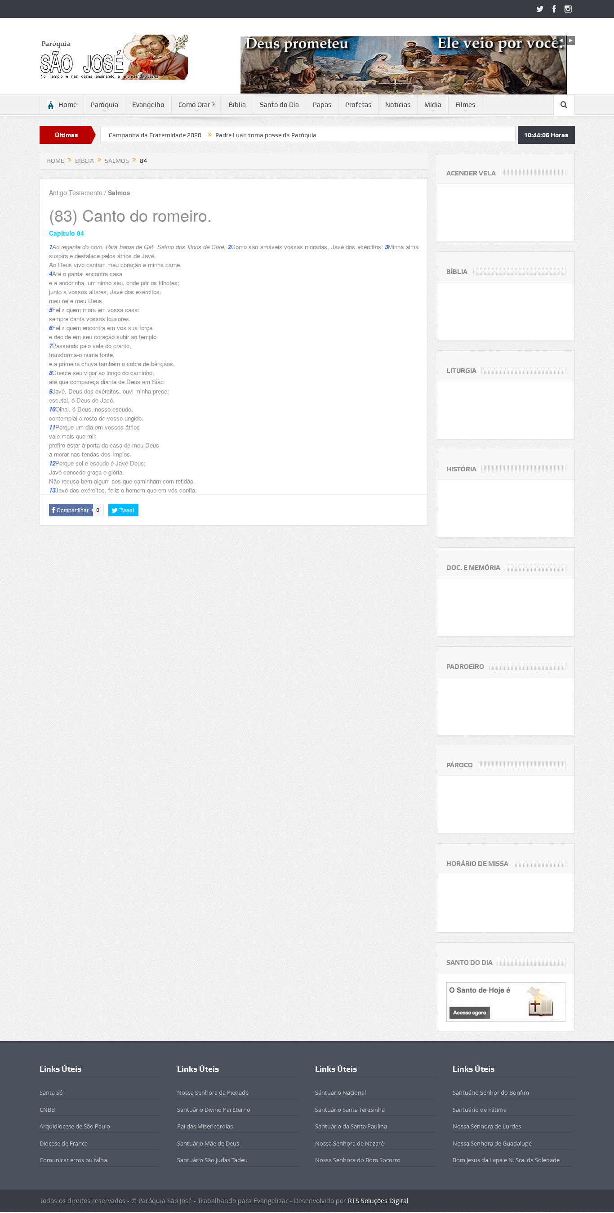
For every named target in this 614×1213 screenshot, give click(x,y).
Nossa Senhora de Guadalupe (492, 1143)
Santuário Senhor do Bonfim (491, 1092)
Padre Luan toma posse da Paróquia (223, 135)
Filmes (465, 105)
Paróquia (104, 105)
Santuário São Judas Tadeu (212, 1160)
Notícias (397, 105)
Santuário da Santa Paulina (351, 1126)
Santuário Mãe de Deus (208, 1143)
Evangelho (148, 105)
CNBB (47, 1110)
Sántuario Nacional (340, 1092)
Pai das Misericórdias (205, 1126)
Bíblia (237, 105)
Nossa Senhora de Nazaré (349, 1143)
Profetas (358, 105)
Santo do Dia (279, 105)
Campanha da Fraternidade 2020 (113, 135)
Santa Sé (51, 1092)
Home (67, 105)
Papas (322, 105)
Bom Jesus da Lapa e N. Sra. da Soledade (506, 1160)
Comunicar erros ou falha (73, 1160)
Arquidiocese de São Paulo (75, 1126)
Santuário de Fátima (480, 1110)
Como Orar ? (196, 105)
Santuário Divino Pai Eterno (213, 1110)
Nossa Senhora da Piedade (213, 1092)
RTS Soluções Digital (378, 1200)
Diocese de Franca (64, 1143)
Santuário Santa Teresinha (350, 1110)
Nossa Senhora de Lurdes (487, 1126)
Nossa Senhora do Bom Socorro (357, 1160)
